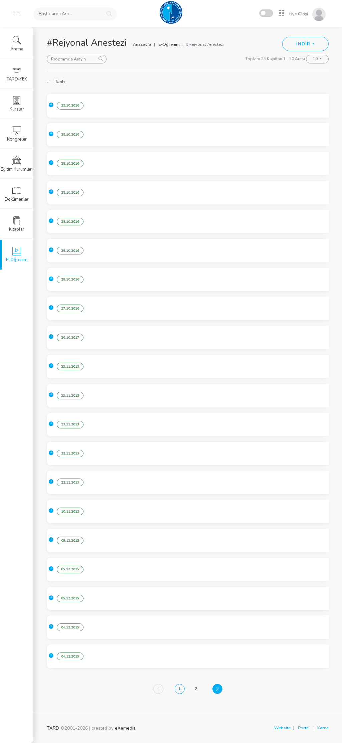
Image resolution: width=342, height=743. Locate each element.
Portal (304, 728)
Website (282, 728)
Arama (16, 49)
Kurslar (17, 109)
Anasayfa (142, 44)
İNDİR (303, 44)
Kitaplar (16, 229)
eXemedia (125, 728)
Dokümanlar (17, 199)
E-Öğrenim (169, 44)
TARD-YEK (17, 79)
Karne (323, 728)
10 (316, 58)
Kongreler (17, 139)
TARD (53, 728)
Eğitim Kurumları (17, 169)
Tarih (60, 82)
